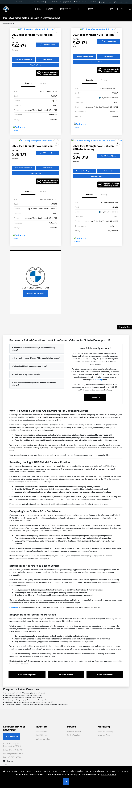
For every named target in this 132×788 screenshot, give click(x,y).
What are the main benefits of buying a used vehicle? (24, 697)
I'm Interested (47, 59)
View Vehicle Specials (27, 674)
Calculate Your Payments (23, 59)
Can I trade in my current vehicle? (27, 374)
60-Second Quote (49, 45)
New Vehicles (41, 731)
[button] (56, 31)
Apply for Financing (105, 731)
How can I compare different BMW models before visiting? (37, 358)
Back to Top (124, 327)
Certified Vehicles (43, 739)
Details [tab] (28, 83)
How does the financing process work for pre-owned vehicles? (34, 383)
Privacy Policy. (108, 774)
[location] (74, 2)
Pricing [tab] (42, 83)
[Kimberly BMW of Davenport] (15, 8)
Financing (104, 726)
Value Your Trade (35, 65)
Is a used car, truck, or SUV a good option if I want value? (25, 693)
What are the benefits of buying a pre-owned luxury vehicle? (33, 348)
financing (98, 379)
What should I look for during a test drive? (30, 366)
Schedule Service (74, 731)
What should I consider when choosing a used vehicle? (24, 695)
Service (71, 726)
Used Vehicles (41, 735)
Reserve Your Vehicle (35, 293)
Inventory (42, 726)
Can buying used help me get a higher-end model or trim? (25, 700)
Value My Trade (104, 735)
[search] (130, 9)
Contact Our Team (105, 674)
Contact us (13, 607)
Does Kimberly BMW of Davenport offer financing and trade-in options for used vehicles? (36, 704)
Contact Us (95, 397)
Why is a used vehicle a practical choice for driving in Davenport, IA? (29, 702)
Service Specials (73, 735)
